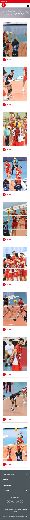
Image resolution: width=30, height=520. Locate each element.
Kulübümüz (4, 1)
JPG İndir (8, 59)
